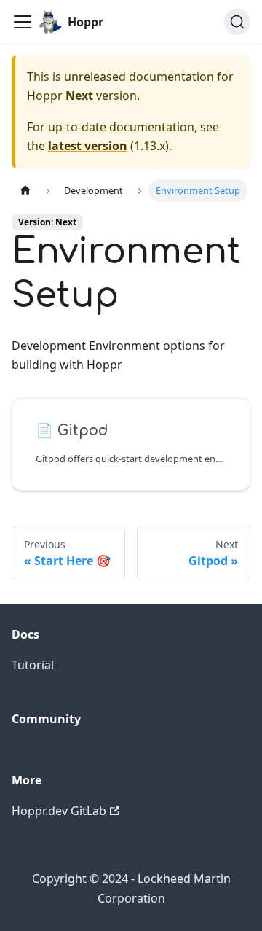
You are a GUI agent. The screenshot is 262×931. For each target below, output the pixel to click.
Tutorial (33, 665)
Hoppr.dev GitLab (59, 811)
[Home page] (25, 190)
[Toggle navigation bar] (22, 22)
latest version (87, 146)
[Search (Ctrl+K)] (237, 22)
